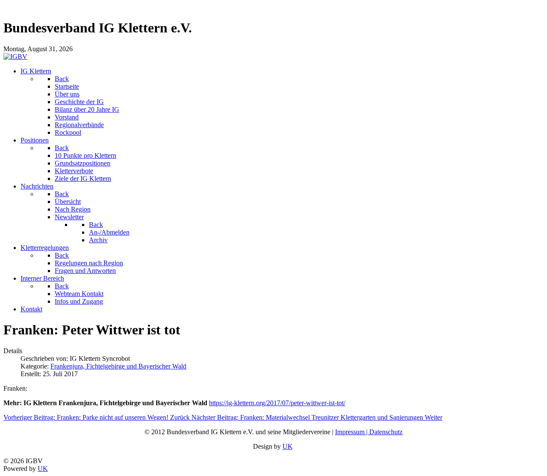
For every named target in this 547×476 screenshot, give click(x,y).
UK (287, 446)
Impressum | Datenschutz (369, 431)
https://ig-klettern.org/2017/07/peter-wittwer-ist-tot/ (277, 402)
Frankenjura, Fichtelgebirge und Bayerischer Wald (118, 366)
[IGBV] (15, 56)
